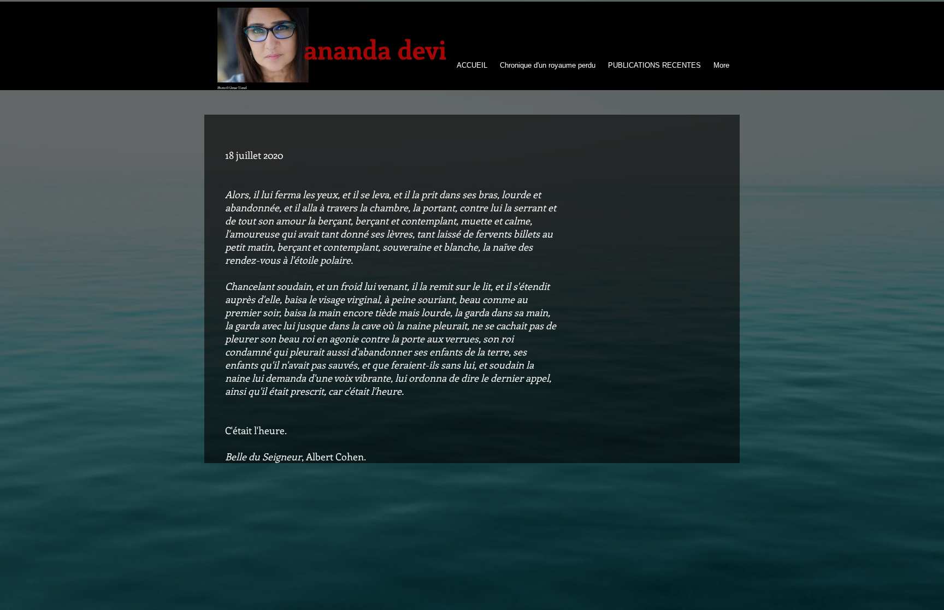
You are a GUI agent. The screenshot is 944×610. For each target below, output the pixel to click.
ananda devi (375, 49)
